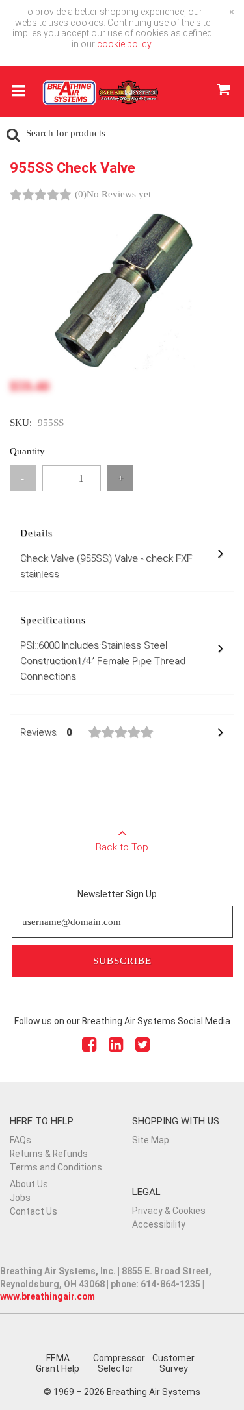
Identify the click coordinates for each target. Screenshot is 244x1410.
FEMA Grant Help (57, 1363)
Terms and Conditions (56, 1167)
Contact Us (33, 1211)
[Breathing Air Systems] (100, 96)
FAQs (20, 1140)
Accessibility (158, 1224)
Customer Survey (173, 1363)
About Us (29, 1184)
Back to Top (122, 847)
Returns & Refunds (49, 1153)
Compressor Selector (119, 1363)
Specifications (102, 648)
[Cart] (222, 91)
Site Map (150, 1140)
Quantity (27, 451)
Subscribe (122, 961)
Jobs (20, 1198)
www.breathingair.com (47, 1296)
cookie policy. (125, 44)
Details (106, 554)
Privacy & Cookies (169, 1211)
